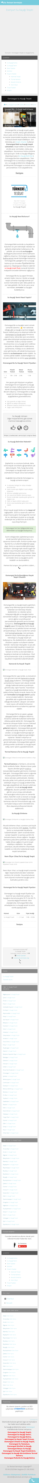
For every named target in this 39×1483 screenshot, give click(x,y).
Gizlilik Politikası (29, 1474)
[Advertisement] (19, 31)
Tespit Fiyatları (11, 88)
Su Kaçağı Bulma (12, 63)
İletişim (9, 90)
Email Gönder (21, 956)
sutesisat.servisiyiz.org (21, 958)
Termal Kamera (15, 79)
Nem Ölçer (14, 85)
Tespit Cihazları (11, 74)
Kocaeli (9, 1303)
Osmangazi (30, 1427)
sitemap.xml (34, 1420)
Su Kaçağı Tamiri (12, 65)
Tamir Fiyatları (11, 68)
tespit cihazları (21, 142)
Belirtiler (9, 71)
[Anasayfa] (4, 105)
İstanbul (10, 1299)
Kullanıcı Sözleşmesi (11, 1474)
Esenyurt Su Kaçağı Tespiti (19, 9)
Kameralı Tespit (15, 77)
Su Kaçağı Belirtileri (25, 156)
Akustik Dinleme (16, 82)
